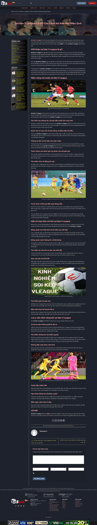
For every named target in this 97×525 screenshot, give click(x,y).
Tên (34, 466)
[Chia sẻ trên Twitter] (56, 420)
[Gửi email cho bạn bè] (58, 420)
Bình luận (36, 454)
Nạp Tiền (14, 45)
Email (53, 466)
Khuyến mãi (56, 509)
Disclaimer (52, 502)
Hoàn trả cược (53, 510)
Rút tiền (55, 506)
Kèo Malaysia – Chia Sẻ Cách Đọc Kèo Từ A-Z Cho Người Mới (20, 89)
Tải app (51, 507)
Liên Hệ (14, 51)
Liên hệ (51, 509)
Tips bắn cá (77, 506)
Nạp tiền (51, 506)
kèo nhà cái (48, 517)
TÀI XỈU (68, 8)
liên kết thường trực (68, 425)
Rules (51, 503)
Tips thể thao (78, 500)
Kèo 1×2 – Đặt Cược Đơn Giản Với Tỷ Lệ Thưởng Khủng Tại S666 (20, 97)
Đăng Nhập (15, 59)
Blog (16, 11)
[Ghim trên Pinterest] (61, 420)
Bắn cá (63, 502)
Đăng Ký (14, 62)
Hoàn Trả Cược (16, 56)
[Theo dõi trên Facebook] (16, 506)
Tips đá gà (77, 502)
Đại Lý (13, 54)
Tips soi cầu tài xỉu (79, 504)
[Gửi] (31, 3)
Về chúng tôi (52, 500)
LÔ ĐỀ (55, 8)
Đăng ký (51, 504)
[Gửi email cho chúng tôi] (24, 506)
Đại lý (57, 510)
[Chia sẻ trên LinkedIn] (64, 420)
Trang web (71, 466)
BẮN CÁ (62, 8)
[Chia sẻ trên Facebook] (53, 420)
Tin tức (63, 507)
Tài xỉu (63, 503)
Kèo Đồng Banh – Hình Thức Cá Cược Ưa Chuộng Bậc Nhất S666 (21, 106)
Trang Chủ (24, 8)
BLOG (74, 8)
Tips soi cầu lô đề (78, 503)
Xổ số (63, 500)
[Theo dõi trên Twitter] (21, 506)
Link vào (55, 507)
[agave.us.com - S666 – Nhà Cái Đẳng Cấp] (8, 3)
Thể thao (64, 504)
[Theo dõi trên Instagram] (18, 506)
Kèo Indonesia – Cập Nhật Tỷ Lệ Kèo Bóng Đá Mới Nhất (20, 82)
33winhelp (57, 28)
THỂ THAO (42, 8)
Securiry (56, 502)
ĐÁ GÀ (49, 8)
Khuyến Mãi (15, 48)
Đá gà (63, 506)
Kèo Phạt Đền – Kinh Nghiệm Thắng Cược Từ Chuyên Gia (20, 74)
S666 (12, 11)
